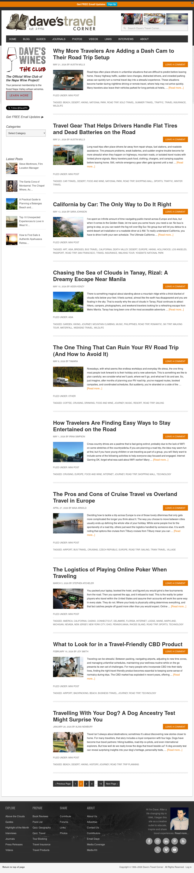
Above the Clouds (15, 816)
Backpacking (81, 693)
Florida (130, 620)
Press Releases (14, 844)
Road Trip (112, 102)
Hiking (84, 102)
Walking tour (126, 252)
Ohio (109, 624)
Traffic (159, 102)
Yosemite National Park (150, 252)
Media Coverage (96, 844)
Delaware (119, 620)
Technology (164, 474)
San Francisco (86, 252)
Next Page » (112, 783)
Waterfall (66, 327)
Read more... (182, 833)
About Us (92, 816)
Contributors (93, 833)
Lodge (151, 620)
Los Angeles (179, 249)
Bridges (79, 249)
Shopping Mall (144, 181)
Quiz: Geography (42, 827)
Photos (63, 833)
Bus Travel (91, 249)
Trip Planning (131, 764)
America (68, 620)
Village (171, 549)
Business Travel (107, 693)
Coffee (67, 402)
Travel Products (41, 850)
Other (72, 396)
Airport (67, 549)
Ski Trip (167, 324)
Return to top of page (13, 866)
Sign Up (112, 4)
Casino (92, 620)
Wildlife (58, 105)
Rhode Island (137, 624)
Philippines (130, 324)
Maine (159, 620)
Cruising (78, 402)
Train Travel (158, 549)
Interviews (10, 833)
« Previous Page (63, 783)
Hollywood (164, 249)
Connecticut (104, 620)
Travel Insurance (175, 102)
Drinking (89, 402)
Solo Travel (127, 102)
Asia (70, 249)
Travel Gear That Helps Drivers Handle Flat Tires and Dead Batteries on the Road (115, 128)
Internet (108, 474)
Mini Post (73, 95)
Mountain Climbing (104, 324)
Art (65, 249)
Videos (9, 850)
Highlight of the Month (17, 827)
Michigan (58, 624)
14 (100, 783)
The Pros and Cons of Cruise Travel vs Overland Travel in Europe (115, 497)
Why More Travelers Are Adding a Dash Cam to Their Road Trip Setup (113, 54)
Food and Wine (95, 181)
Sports (158, 181)
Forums (64, 822)
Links (63, 827)
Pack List (37, 822)
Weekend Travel (83, 327)
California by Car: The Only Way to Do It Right (112, 204)
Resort (137, 402)
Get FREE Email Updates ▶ (24, 116)
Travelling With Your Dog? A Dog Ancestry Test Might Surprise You (114, 716)
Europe (143, 249)
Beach (66, 102)
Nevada (69, 624)
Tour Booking (40, 838)
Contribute (65, 816)
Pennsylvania (120, 624)
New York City (97, 624)
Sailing (160, 402)
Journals (10, 838)
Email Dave (93, 838)
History (93, 764)
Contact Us (93, 827)
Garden (67, 324)
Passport (58, 252)
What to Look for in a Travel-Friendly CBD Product (117, 644)
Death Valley (120, 249)
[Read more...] (176, 87)
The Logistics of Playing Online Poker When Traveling (110, 572)
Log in (189, 866)
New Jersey (80, 624)
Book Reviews (40, 816)
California (105, 249)
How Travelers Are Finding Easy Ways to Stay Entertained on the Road (112, 425)
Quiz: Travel (39, 833)
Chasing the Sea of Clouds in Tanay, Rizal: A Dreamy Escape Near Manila (110, 275)
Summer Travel (144, 102)
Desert (75, 102)
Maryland (170, 620)
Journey (86, 324)
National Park (97, 102)
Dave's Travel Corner (51, 22)
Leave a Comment (175, 64)
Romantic (156, 324)
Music (119, 324)
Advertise (92, 822)
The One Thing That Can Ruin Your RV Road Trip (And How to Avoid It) (116, 350)
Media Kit (92, 850)
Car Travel (69, 181)
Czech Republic (108, 549)
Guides (9, 822)
